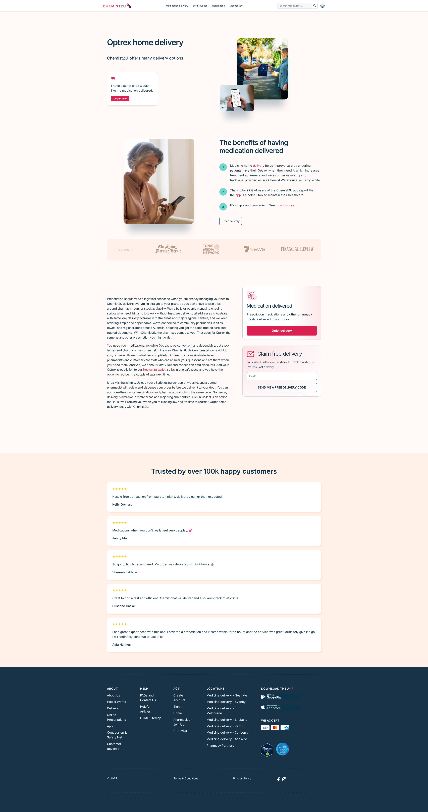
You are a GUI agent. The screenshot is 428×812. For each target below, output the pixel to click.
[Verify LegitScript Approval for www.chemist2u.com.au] (267, 748)
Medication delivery (177, 6)
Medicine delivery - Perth (224, 726)
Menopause (236, 6)
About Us (113, 695)
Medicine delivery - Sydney (226, 701)
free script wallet (154, 369)
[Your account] (322, 5)
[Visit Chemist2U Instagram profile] (284, 779)
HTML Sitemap (150, 718)
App (110, 726)
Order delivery (231, 221)
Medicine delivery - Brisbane (226, 719)
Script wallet (200, 6)
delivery (258, 165)
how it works (285, 205)
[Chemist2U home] (117, 5)
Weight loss (218, 6)
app (238, 195)
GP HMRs (180, 731)
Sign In (178, 706)
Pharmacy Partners (220, 745)
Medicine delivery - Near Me (226, 695)
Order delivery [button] (282, 330)
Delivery (113, 708)
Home (177, 713)
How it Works (116, 701)
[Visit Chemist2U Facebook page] (278, 779)
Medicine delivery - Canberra (227, 732)
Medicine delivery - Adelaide (226, 739)
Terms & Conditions (186, 778)
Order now (120, 98)
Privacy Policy (242, 778)
